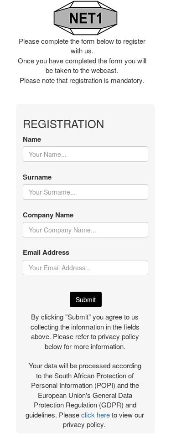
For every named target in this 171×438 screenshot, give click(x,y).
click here (95, 414)
